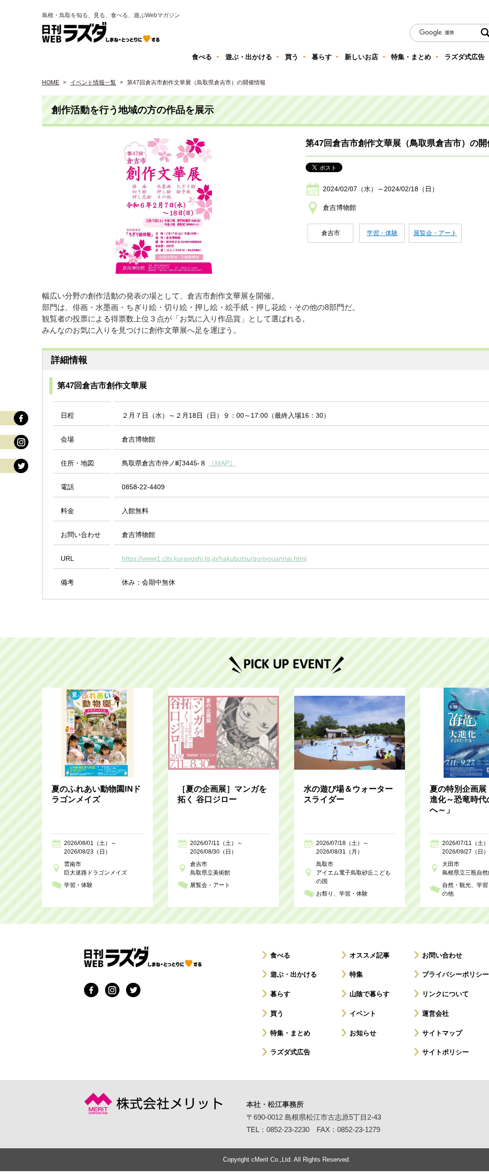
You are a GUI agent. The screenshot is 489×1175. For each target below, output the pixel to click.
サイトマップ (442, 1033)
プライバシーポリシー (455, 974)
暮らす (280, 994)
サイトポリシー (445, 1052)
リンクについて (445, 994)
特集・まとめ (290, 1033)
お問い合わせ (442, 955)
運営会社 (435, 1013)
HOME (50, 82)
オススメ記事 (370, 955)
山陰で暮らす (370, 994)
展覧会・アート (435, 233)
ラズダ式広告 (290, 1052)
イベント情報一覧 (93, 82)
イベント (363, 1013)
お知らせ (363, 1033)
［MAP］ (222, 463)
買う (277, 1013)
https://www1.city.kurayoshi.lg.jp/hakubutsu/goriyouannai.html (214, 558)
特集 (356, 974)
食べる (280, 955)
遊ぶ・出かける (293, 974)
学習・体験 (382, 233)
